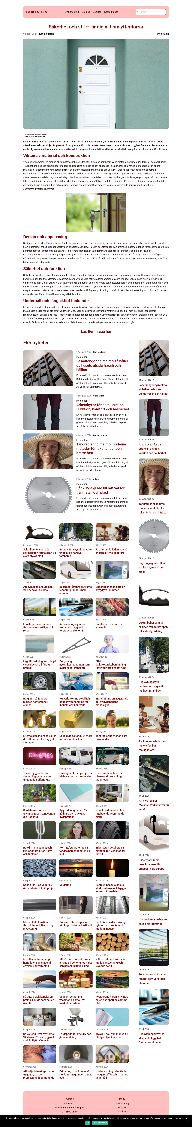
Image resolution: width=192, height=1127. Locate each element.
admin (96, 479)
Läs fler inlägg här (96, 331)
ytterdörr (45, 243)
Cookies (97, 11)
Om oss (86, 11)
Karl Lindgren (46, 33)
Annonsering (72, 11)
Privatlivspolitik (100, 1123)
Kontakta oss (111, 11)
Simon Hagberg (100, 435)
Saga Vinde (98, 396)
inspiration (163, 33)
